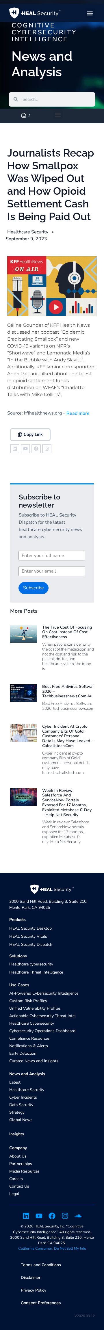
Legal (14, 1194)
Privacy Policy (33, 1290)
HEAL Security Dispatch (30, 944)
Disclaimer (30, 1277)
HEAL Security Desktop (30, 928)
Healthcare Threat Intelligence (36, 972)
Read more (77, 413)
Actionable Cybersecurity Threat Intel (42, 1016)
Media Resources (24, 1171)
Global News (21, 1120)
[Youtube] (25, 448)
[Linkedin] (14, 448)
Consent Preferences (41, 1302)
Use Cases (19, 985)
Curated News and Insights (33, 1061)
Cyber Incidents (23, 1097)
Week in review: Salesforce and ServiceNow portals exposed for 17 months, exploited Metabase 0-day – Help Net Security (67, 803)
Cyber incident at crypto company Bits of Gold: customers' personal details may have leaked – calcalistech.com (67, 736)
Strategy (17, 1112)
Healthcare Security (27, 232)
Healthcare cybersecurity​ (31, 964)
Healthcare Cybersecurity (31, 1023)
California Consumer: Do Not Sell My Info (52, 1248)
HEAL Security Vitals (28, 936)
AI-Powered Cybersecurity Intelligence (43, 993)
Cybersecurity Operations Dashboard (42, 1031)
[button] (90, 13)
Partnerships (20, 1163)
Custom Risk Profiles (28, 1001)
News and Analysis (27, 1074)
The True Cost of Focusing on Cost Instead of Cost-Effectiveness (67, 632)
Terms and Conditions (41, 1265)
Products (17, 919)
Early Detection (22, 1053)
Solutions (18, 956)
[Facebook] (36, 448)
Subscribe (33, 588)
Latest (15, 1082)
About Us (18, 1156)
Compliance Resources (29, 1038)
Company (18, 1148)
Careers (16, 1179)
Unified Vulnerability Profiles (35, 1008)
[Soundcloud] (78, 1215)
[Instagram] (46, 448)
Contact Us (19, 1186)
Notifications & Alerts (28, 1046)
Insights (16, 1134)
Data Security (21, 1105)
